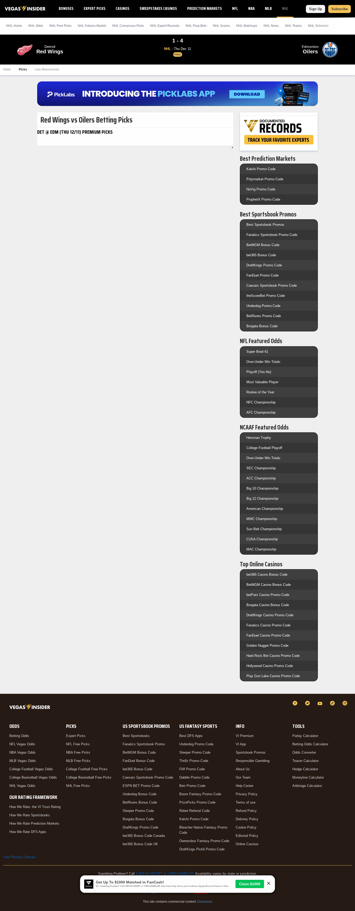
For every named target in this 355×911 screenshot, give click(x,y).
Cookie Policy (246, 827)
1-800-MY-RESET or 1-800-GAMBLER (164, 874)
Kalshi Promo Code (260, 169)
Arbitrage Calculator (307, 786)
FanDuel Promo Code (262, 275)
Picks (23, 69)
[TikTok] (333, 703)
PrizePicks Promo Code (197, 802)
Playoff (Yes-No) (258, 372)
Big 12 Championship (262, 499)
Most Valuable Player (262, 382)
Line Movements (47, 69)
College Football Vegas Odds (31, 769)
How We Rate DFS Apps (27, 832)
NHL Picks (60, 26)
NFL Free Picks (78, 744)
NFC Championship (260, 402)
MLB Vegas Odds (22, 761)
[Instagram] (346, 703)
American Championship (264, 509)
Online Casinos (247, 844)
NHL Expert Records (164, 26)
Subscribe (339, 9)
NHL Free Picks (78, 786)
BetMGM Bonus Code (262, 245)
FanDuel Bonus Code (139, 761)
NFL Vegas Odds (22, 744)
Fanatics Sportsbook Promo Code (271, 235)
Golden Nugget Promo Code (267, 645)
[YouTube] (321, 703)
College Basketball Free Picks (88, 777)
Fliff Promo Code (192, 769)
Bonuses (66, 8)
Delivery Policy (247, 819)
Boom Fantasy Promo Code (200, 794)
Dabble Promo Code (194, 777)
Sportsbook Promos (251, 752)
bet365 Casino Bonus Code (266, 574)
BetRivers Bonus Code (140, 802)
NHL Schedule (318, 26)
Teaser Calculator (305, 761)
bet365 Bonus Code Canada (144, 836)
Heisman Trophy (258, 438)
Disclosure (204, 901)
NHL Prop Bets (196, 26)
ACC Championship (261, 478)
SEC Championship (261, 468)
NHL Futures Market (92, 26)
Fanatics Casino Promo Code (268, 625)
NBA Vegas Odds (22, 752)
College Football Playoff (264, 448)
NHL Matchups (246, 26)
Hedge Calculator (305, 769)
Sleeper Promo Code (138, 811)
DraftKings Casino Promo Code (269, 615)
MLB (268, 8)
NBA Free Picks (78, 752)
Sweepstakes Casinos (158, 8)
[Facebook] (296, 703)
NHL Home (14, 26)
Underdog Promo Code (263, 306)
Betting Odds (19, 736)
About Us (243, 769)
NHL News (271, 26)
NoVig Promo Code (260, 189)
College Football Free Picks (87, 769)
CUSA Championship (262, 539)
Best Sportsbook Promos (265, 225)
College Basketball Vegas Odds (33, 777)
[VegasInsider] (30, 708)
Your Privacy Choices (19, 857)
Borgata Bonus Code (262, 326)
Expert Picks (95, 8)
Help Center (244, 786)
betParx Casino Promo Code (267, 595)
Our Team (243, 777)
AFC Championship (260, 412)
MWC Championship (261, 519)
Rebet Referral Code (194, 811)
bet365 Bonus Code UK (140, 844)
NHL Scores (221, 26)
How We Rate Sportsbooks (29, 815)
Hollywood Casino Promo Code (269, 666)
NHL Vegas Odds (22, 786)
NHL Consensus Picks (128, 26)
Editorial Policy (247, 836)
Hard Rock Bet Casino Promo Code (273, 656)
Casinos (122, 8)
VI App (241, 744)
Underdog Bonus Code (139, 794)
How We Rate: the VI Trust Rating (35, 807)
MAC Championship (261, 549)
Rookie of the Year (260, 392)
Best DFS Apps (191, 736)
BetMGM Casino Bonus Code (268, 585)
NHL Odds (35, 26)
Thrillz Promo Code (193, 761)
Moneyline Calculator (308, 777)
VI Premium (245, 736)
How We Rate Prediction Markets (34, 823)
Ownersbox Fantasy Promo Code (204, 841)
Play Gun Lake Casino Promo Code (273, 676)
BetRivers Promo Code (263, 316)
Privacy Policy (247, 794)
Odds (7, 69)
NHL (285, 8)
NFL (235, 8)
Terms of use (245, 802)
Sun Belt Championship (264, 529)
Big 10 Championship (262, 488)
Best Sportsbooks (136, 736)
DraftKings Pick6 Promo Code (202, 849)
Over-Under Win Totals (263, 362)
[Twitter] (308, 703)
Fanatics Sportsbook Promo (144, 744)
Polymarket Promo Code (264, 179)
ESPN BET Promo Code (141, 786)
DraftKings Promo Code (264, 265)
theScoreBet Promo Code (265, 296)
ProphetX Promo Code (263, 199)
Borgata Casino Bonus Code (267, 605)
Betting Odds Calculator (310, 744)
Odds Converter (304, 752)
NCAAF (304, 8)
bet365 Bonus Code (261, 255)
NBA (251, 8)
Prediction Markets (204, 8)
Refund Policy (246, 811)
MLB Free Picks (78, 761)
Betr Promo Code (192, 786)
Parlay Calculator (305, 736)
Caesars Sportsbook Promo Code (271, 285)
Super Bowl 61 (257, 352)
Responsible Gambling (252, 761)
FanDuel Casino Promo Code (268, 635)
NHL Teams (293, 26)
